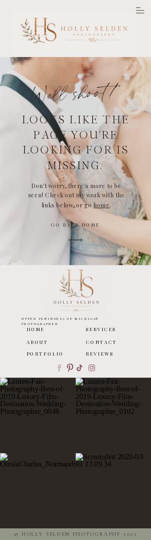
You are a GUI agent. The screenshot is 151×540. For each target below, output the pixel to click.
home (101, 205)
